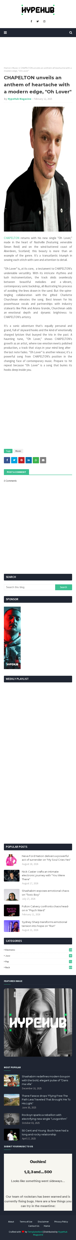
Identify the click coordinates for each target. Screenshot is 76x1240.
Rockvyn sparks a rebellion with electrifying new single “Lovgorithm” (44, 1116)
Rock (38, 967)
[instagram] (44, 21)
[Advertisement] (38, 800)
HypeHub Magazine (19, 99)
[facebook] (31, 21)
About (11, 1221)
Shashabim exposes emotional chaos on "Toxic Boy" (45, 892)
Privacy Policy (61, 1221)
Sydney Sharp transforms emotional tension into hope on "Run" (44, 923)
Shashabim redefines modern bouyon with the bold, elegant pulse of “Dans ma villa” (46, 1080)
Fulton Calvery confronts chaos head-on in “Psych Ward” (45, 908)
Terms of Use (26, 1221)
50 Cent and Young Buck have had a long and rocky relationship (45, 1132)
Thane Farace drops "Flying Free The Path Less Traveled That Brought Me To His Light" (46, 1099)
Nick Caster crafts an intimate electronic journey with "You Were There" (43, 875)
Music (15, 67)
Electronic (38, 949)
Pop (38, 961)
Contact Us (33, 1225)
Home (7, 67)
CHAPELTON (11, 238)
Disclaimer (43, 1221)
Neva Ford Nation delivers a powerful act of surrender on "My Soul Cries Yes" (46, 857)
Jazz (38, 955)
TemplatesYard (35, 1231)
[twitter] (37, 21)
